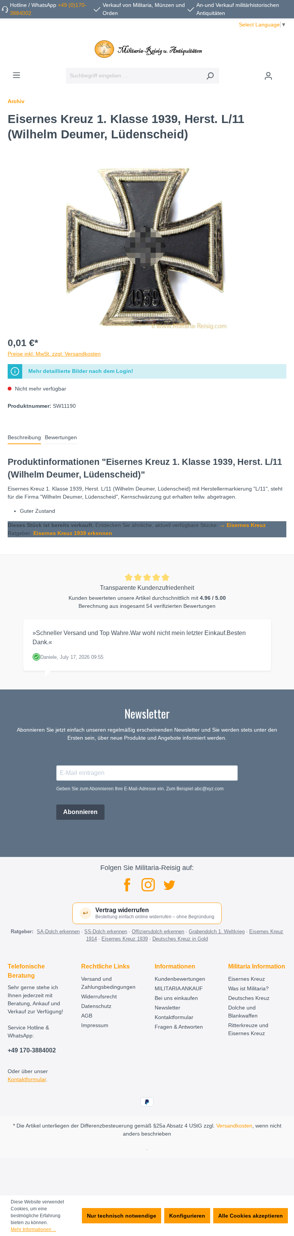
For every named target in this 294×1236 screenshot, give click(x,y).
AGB (86, 1016)
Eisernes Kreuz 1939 (124, 939)
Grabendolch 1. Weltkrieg (217, 931)
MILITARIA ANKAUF (179, 988)
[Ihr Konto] (268, 76)
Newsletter (167, 1008)
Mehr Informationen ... (33, 1229)
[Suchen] (210, 76)
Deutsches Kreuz (249, 998)
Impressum (94, 1025)
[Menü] (16, 75)
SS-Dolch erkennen (105, 931)
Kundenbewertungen (180, 979)
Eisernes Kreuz (246, 979)
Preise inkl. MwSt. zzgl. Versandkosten (54, 354)
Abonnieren (80, 812)
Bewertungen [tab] (61, 437)
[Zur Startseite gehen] (147, 49)
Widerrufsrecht (99, 996)
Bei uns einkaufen (176, 998)
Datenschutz (96, 1006)
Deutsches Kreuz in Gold (180, 939)
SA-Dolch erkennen (58, 931)
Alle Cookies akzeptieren (250, 1216)
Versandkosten (234, 1126)
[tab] (24, 438)
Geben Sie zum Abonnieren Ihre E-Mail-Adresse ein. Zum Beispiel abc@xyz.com (140, 788)
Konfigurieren (187, 1216)
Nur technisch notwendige (121, 1216)
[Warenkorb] (281, 73)
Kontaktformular (27, 1079)
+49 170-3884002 (32, 1050)
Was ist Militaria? (248, 988)
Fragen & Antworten (179, 1027)
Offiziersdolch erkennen (158, 931)
